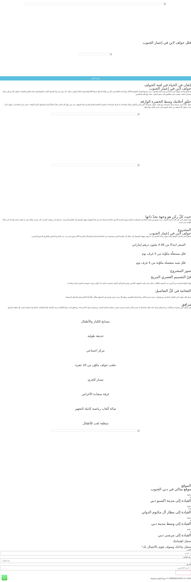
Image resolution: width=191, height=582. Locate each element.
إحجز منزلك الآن (183, 572)
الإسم (189, 550)
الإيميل (188, 564)
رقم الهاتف (187, 557)
